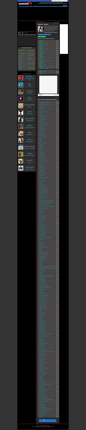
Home (20, 6)
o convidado (42, 302)
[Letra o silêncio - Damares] (56, 318)
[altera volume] (22, 32)
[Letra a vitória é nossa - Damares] (56, 119)
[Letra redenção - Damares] (56, 360)
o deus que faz (42, 306)
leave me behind (29, 90)
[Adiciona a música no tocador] (58, 41)
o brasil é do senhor (43, 301)
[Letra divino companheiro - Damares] (56, 208)
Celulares (31, 6)
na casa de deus (43, 281)
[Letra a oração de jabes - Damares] (56, 111)
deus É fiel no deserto (44, 190)
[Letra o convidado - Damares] (56, 302)
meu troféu (41, 272)
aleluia (40, 138)
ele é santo (41, 223)
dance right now (29, 160)
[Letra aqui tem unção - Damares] (56, 155)
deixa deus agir (42, 185)
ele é (40, 221)
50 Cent (28, 65)
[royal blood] (20, 112)
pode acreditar (42, 329)
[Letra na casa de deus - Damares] (56, 281)
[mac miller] (20, 98)
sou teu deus (42, 382)
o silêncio (41, 318)
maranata (41, 260)
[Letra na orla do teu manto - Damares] (56, 285)
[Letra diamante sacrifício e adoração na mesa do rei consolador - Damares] (56, 202)
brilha (40, 163)
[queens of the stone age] (20, 78)
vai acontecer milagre (44, 68)
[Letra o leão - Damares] (56, 310)
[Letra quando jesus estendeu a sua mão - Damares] (56, 350)
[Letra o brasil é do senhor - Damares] (56, 300)
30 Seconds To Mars (29, 59)
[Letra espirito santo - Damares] (56, 235)
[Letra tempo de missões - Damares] (56, 389)
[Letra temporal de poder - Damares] (56, 391)
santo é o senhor (43, 372)
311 (27, 60)
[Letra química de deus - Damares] (56, 354)
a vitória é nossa (42, 119)
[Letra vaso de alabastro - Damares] (56, 406)
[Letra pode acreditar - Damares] (56, 329)
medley (41, 264)
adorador (41, 127)
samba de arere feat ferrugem (29, 104)
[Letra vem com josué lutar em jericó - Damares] (56, 408)
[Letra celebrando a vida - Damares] (56, 167)
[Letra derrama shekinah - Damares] (56, 188)
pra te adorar (42, 339)
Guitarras (65, 6)
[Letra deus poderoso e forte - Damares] (56, 192)
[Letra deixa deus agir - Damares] (56, 184)
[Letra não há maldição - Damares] (56, 293)
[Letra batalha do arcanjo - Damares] (56, 43)
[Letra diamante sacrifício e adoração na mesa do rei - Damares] (56, 200)
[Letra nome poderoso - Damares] (56, 298)
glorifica (41, 250)
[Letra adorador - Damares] (56, 126)
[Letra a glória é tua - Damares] (56, 105)
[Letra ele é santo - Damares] (56, 223)
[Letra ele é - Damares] (56, 221)
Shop (23, 6)
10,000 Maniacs (29, 53)
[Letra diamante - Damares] (56, 54)
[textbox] (59, 1)
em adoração (42, 227)
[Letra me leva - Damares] (56, 262)
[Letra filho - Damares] (56, 240)
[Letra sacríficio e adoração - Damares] (56, 368)
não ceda (41, 291)
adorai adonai (42, 129)
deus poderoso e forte (44, 192)
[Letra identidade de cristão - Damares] (56, 252)
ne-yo (29, 162)
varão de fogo (42, 405)
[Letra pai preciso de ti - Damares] (56, 325)
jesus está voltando (43, 254)
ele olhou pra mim (43, 225)
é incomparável (42, 217)
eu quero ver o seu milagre (45, 237)
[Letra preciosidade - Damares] (56, 341)
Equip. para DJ (61, 6)
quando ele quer (42, 349)
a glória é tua (42, 105)
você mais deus (42, 413)
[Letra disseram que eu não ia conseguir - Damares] (56, 66)
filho (40, 241)
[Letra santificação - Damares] (56, 370)
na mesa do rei (42, 52)
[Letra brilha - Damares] (56, 163)
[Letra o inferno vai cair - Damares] (56, 308)
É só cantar (41, 219)
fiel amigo (41, 239)
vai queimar (41, 403)
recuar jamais (42, 358)
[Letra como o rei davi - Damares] (56, 173)
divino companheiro (43, 208)
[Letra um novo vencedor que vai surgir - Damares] (56, 399)
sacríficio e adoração (43, 368)
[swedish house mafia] (20, 147)
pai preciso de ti (42, 326)
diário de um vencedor (44, 49)
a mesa (41, 109)
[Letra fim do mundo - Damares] (56, 242)
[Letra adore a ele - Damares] (56, 58)
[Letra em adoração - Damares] (56, 227)
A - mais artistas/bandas (21, 53)
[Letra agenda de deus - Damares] (56, 134)
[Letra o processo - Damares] (56, 316)
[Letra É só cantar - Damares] (56, 219)
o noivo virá (41, 314)
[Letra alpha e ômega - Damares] (56, 142)
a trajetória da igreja (43, 115)
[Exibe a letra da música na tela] (56, 71)
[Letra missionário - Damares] (56, 277)
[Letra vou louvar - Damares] (56, 414)
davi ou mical (42, 179)
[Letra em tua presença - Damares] (56, 231)
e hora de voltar (42, 216)
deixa (40, 183)
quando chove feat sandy (29, 118)
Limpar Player (31, 34)
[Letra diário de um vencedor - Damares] (56, 48)
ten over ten (29, 111)
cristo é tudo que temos (29, 167)
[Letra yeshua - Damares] (56, 416)
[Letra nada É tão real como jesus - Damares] (56, 287)
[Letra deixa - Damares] (56, 182)
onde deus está (42, 322)
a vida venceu (42, 117)
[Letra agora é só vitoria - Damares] (56, 136)
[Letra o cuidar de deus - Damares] (56, 304)
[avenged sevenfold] (20, 126)
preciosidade (42, 341)
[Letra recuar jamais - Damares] (56, 358)
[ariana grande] (20, 140)
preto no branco (29, 169)
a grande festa (42, 107)
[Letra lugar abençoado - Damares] (56, 256)
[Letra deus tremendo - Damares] (56, 194)
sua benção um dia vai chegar (45, 384)
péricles (29, 106)
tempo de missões (43, 389)
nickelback (29, 93)
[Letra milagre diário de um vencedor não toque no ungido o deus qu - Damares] (56, 275)
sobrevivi (41, 376)
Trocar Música (27, 34)
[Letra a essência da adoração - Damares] (56, 60)
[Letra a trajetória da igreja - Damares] (56, 115)
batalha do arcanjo (43, 43)
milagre (41, 273)
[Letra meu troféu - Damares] (56, 271)
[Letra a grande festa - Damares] (56, 107)
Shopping (33, 426)
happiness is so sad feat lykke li (29, 146)
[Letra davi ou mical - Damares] (56, 179)
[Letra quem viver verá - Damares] (56, 64)
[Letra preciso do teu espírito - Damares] (56, 343)
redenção (41, 360)
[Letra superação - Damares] (56, 385)
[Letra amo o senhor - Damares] (56, 148)
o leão (40, 310)
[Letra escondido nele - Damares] (56, 233)
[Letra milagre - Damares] (56, 273)
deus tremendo (42, 194)
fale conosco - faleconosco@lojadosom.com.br (43, 425)
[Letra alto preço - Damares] (56, 144)
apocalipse (41, 47)
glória (40, 248)
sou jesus (41, 378)
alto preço (41, 144)
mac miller (29, 99)
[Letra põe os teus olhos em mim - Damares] (56, 333)
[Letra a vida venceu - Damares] (56, 117)
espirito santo (42, 235)
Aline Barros (20, 66)
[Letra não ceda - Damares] (56, 291)
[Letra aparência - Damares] (56, 152)
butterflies (29, 97)
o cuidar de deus (43, 304)
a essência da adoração (44, 60)
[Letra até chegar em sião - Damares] (56, 159)
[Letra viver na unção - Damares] (56, 410)
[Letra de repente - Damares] (56, 181)
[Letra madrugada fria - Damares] (56, 258)
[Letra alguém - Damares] (56, 140)
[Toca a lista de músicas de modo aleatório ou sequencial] (34, 34)
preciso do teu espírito (44, 343)
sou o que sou (42, 380)
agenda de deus (42, 134)
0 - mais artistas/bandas (21, 50)
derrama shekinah (43, 188)
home (38, 21)
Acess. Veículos (27, 6)
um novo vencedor (43, 45)
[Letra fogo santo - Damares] (56, 244)
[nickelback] (20, 91)
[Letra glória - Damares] (56, 248)
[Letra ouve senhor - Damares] (56, 323)
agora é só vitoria (43, 136)
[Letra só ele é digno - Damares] (56, 374)
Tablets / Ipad (35, 6)
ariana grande (29, 141)
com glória (41, 171)
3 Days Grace (29, 56)
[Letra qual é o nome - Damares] (56, 347)
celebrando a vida (43, 167)
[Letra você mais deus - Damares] (56, 412)
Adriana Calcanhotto (20, 55)
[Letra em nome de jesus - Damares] (56, 229)
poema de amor (42, 335)
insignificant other (29, 76)
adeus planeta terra (43, 123)
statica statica (29, 125)
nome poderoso (42, 299)
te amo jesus (42, 387)
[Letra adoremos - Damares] (56, 132)
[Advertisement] (43, 13)
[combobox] (59, 1)
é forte (40, 214)
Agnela (19, 59)
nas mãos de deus (43, 297)
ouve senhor (42, 324)
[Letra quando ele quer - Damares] (56, 349)
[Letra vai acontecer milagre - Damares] (56, 68)
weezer (29, 86)
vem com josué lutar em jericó (45, 409)
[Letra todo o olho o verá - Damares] (56, 395)
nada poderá (42, 289)
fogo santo (41, 245)
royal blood (29, 113)
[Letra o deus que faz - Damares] (56, 306)
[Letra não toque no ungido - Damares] (56, 294)
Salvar (19, 34)
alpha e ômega (42, 142)
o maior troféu (42, 56)
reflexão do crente (43, 362)
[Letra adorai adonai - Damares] (56, 128)
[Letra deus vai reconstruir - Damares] (56, 196)
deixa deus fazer (42, 187)
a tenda (42, 73)
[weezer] (20, 84)
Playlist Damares (48, 419)
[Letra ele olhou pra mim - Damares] (56, 225)
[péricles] (20, 105)
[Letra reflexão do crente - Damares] (56, 362)
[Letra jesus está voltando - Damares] (56, 254)
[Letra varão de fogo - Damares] (56, 405)
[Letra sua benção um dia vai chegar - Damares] (56, 383)
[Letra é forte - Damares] (56, 213)
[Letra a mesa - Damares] (56, 109)
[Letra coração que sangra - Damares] (56, 177)
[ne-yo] (20, 161)
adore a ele (41, 58)
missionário (41, 277)
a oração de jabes (43, 111)
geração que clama (43, 246)
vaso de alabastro (43, 407)
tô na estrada (42, 393)
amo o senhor (42, 148)
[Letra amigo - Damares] (56, 146)
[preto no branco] (20, 168)
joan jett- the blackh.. (29, 155)
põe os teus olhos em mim (45, 333)
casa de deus (42, 62)
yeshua (41, 416)
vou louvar (41, 414)
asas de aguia (42, 158)
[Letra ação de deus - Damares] (56, 121)
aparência (41, 152)
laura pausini (29, 120)
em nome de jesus (43, 229)
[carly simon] (20, 133)
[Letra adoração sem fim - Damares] (56, 125)
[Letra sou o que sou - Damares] (56, 379)
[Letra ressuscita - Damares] (56, 364)
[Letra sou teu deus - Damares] (56, 381)
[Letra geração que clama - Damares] (56, 246)
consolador (41, 51)
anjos (40, 150)
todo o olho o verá (43, 395)
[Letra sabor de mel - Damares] (56, 41)
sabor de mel (42, 41)
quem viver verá (42, 64)
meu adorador (42, 270)
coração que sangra (43, 177)
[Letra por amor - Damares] (56, 337)
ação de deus (42, 121)
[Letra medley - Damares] (56, 264)
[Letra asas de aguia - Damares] (56, 157)
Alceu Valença (20, 60)
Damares (42, 21)
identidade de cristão (43, 252)
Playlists (22, 34)
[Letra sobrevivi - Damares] (56, 376)
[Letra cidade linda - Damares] (56, 169)
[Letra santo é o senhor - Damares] (56, 372)
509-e (28, 66)
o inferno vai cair (42, 308)
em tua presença (43, 231)
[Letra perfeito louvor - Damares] (56, 327)
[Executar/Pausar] (19, 33)
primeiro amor (42, 345)
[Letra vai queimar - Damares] (56, 403)
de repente (41, 181)
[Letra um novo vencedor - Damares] (56, 45)
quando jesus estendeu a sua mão (46, 351)
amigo (40, 146)
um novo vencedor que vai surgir (46, 399)
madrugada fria (42, 258)
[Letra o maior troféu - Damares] (56, 56)
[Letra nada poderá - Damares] (56, 289)
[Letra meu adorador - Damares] (56, 269)
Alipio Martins (20, 67)
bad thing (29, 139)
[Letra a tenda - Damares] (56, 113)
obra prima (41, 320)
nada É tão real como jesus (45, 287)
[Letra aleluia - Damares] (56, 138)
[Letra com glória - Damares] (56, 171)
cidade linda (42, 169)
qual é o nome (42, 347)
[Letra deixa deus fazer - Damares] (56, 186)
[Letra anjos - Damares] (56, 150)
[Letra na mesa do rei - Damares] (56, 52)
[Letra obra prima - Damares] (56, 320)
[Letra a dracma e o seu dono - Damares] (56, 101)
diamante (41, 54)
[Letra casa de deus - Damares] (56, 62)
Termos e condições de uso (43, 426)
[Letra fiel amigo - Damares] (56, 238)
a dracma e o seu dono (44, 102)
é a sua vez (41, 212)
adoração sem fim (43, 125)
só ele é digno (42, 374)
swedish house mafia (29, 148)
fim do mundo (42, 243)
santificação (41, 370)
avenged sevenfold (29, 127)
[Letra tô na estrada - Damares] (56, 393)
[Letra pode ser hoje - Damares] (56, 331)
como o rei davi (42, 173)
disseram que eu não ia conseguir (46, 66)
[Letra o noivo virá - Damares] (56, 314)
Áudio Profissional (45, 6)
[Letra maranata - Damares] (56, 260)
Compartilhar (41, 34)
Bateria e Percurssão (55, 6)
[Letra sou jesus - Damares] (56, 378)
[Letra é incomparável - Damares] (56, 217)
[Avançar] (20, 32)
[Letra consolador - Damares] (56, 50)
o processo (41, 316)
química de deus (42, 355)
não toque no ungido (43, 295)
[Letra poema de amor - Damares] (56, 335)
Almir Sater (19, 68)
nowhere (29, 83)
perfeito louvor (42, 328)
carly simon (29, 134)
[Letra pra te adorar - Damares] (56, 339)
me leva (41, 262)
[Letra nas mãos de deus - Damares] (56, 296)
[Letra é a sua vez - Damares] (56, 211)
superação (41, 385)
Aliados (19, 64)
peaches (29, 132)
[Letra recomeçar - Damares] (56, 356)
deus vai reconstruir (43, 196)
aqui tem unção (42, 156)
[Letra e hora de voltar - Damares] (56, 215)
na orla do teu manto (43, 285)
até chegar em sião (43, 160)
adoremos (41, 132)
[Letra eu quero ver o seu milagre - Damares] (56, 237)
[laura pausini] (20, 119)
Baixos (50, 6)
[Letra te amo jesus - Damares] (56, 387)
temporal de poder (43, 391)
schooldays (30, 153)
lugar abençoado (43, 256)
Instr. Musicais (40, 6)
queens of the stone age (29, 79)
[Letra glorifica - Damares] (56, 250)
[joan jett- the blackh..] (20, 154)
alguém (41, 140)
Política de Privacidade (51, 426)
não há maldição (42, 293)
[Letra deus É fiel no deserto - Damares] (56, 190)
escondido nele (42, 233)
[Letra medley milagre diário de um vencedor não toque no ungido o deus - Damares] (56, 267)
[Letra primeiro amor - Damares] (56, 345)
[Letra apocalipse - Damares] (56, 46)
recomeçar (41, 357)
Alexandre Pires (20, 63)
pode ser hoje (42, 331)
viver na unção (42, 411)
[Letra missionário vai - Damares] (56, 279)
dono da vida (42, 210)
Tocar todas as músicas (42, 36)
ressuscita (41, 364)
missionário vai (42, 279)
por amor (41, 337)
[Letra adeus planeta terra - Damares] (56, 123)
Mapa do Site (37, 426)
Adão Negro (19, 56)
